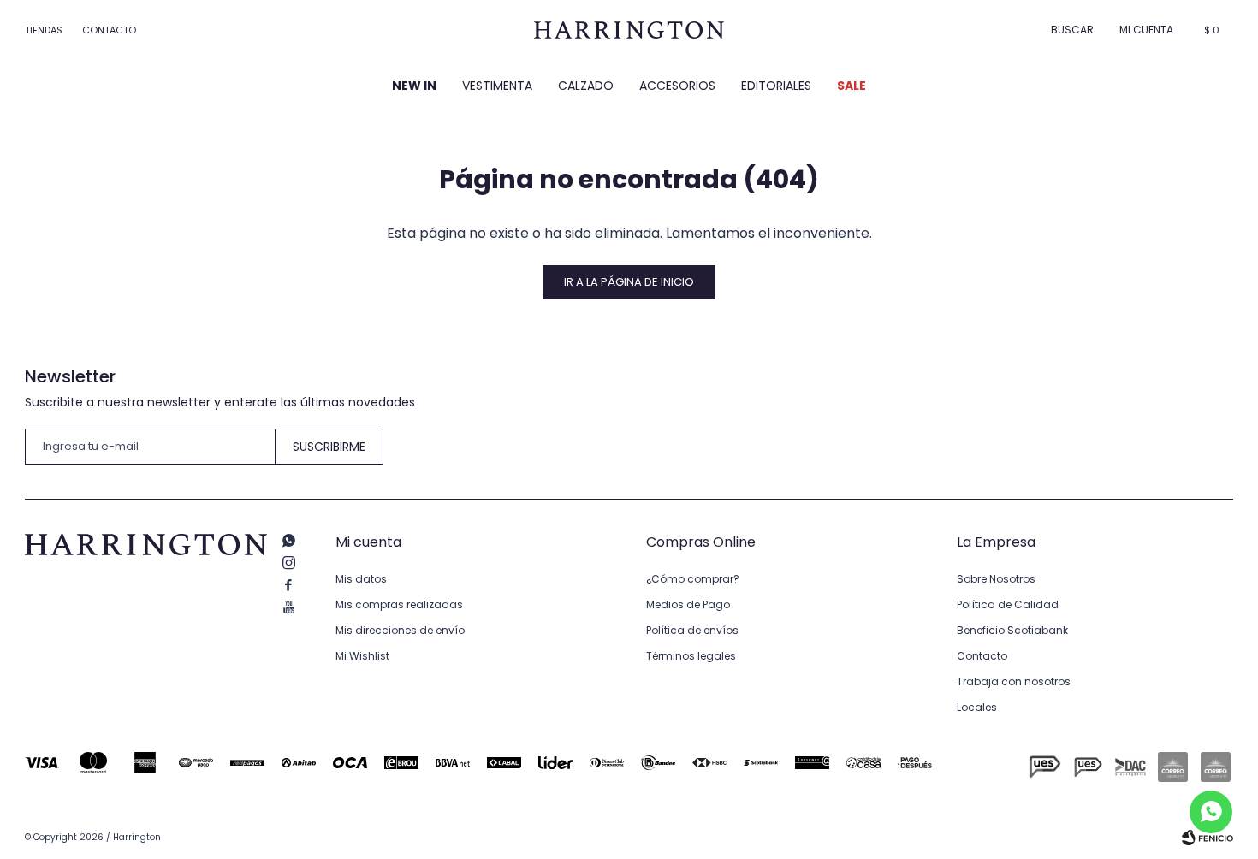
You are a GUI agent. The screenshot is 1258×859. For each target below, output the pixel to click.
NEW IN (414, 85)
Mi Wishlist (362, 656)
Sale (851, 85)
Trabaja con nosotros (1014, 681)
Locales (977, 707)
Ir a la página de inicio (629, 282)
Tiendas (43, 30)
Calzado (586, 85)
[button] (1072, 30)
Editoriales (776, 85)
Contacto (109, 30)
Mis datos (361, 579)
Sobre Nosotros (996, 579)
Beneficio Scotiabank (1012, 630)
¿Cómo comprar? (692, 579)
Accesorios (677, 85)
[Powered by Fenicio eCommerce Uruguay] (1207, 837)
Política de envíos (692, 630)
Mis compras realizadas (399, 604)
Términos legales (691, 656)
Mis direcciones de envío (400, 630)
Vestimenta (497, 85)
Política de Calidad (1008, 604)
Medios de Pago (688, 604)
